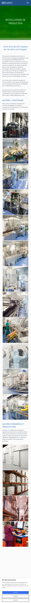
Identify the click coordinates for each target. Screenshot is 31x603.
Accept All (15, 592)
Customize (15, 596)
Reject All (15, 600)
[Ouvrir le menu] (27, 2)
